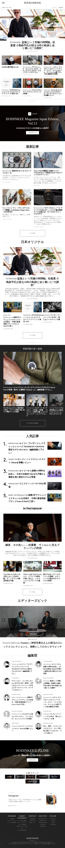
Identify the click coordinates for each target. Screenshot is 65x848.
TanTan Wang (27, 74)
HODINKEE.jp (42, 820)
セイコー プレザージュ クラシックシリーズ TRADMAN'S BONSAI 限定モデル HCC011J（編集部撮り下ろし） (22, 668)
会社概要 (12, 818)
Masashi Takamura (32, 51)
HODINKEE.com (43, 818)
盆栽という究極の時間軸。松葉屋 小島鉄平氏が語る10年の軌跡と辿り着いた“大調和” (32, 282)
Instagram (53, 824)
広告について (32, 822)
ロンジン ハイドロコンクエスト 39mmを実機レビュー (22, 728)
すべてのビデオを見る (32, 423)
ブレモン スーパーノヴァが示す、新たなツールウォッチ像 (52, 716)
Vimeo (53, 822)
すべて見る (32, 233)
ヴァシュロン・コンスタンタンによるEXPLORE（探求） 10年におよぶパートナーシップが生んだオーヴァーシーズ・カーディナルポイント (22, 685)
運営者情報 (32, 818)
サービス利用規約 (12, 822)
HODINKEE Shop (43, 822)
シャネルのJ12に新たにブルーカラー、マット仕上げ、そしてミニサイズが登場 (22, 716)
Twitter (53, 820)
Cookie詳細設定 (22, 830)
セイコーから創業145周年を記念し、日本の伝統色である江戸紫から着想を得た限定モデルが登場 (52, 668)
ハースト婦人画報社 (22, 820)
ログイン (55, 7)
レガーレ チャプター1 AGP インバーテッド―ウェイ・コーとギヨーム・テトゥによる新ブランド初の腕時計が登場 (52, 702)
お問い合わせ (32, 820)
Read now (32, 760)
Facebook (53, 818)
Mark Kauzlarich (49, 76)
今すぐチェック (32, 132)
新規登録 (61, 7)
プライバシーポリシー (12, 820)
